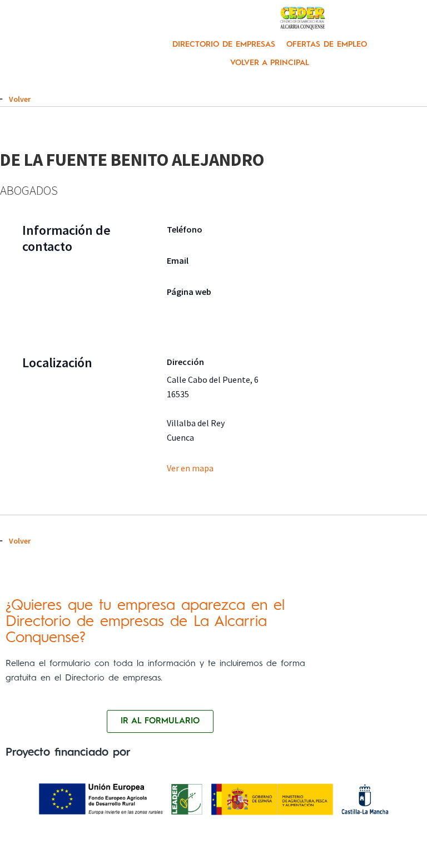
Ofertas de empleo (326, 44)
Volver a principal (269, 63)
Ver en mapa (190, 468)
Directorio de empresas (223, 44)
